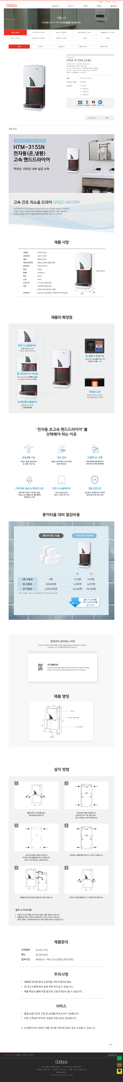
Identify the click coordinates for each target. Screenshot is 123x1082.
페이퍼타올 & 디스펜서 (84, 32)
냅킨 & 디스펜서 (15, 38)
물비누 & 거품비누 (61, 32)
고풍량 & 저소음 (83, 46)
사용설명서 (85, 94)
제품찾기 (101, 1)
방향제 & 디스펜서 (61, 38)
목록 (107, 118)
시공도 (83, 85)
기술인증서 (85, 91)
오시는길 (25, 1055)
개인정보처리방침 (10, 1055)
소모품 (84, 38)
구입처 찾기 (92, 118)
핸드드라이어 (15, 32)
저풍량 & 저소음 (104, 46)
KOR (114, 1)
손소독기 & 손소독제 (38, 32)
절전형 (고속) (61, 46)
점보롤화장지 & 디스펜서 (108, 32)
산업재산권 (85, 88)
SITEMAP (108, 1)
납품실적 (18, 1055)
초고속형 (40, 46)
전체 (19, 46)
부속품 (108, 38)
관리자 (31, 1055)
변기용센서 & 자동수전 (38, 38)
